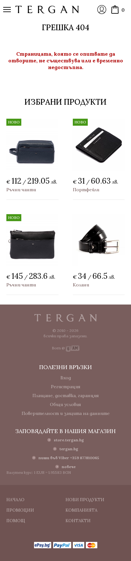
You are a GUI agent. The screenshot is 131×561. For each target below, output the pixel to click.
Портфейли (86, 190)
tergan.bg (68, 448)
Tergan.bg (65, 318)
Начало (15, 500)
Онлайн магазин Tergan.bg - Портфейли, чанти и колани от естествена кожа (47, 9)
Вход (102, 9)
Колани (81, 285)
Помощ (15, 521)
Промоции (20, 510)
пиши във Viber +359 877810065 (68, 457)
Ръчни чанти (21, 190)
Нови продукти (85, 500)
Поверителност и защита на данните (66, 413)
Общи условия (65, 404)
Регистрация (65, 386)
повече (69, 466)
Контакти (78, 521)
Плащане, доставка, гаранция (65, 395)
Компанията (81, 510)
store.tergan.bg (69, 440)
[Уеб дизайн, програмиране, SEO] (72, 348)
